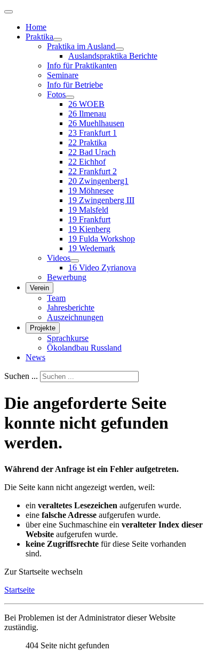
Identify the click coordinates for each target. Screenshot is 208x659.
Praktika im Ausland (81, 46)
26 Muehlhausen (96, 123)
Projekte (42, 328)
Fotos (56, 94)
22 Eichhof (87, 161)
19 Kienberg (89, 229)
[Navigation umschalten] (8, 11)
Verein (39, 288)
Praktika (39, 36)
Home (36, 27)
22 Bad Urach (92, 152)
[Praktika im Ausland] (119, 49)
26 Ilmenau (87, 113)
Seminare (62, 75)
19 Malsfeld (88, 209)
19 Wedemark (91, 248)
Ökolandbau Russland (84, 347)
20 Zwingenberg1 (98, 180)
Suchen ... (21, 376)
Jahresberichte (70, 307)
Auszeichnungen (75, 317)
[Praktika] (57, 39)
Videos (58, 257)
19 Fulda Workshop (101, 238)
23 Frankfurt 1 (92, 132)
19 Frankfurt (89, 219)
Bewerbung (66, 277)
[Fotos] (70, 97)
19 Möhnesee (91, 190)
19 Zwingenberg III (101, 200)
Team (56, 298)
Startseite (19, 589)
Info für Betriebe (75, 84)
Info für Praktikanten (82, 65)
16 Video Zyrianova (102, 267)
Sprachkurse (68, 338)
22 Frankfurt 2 (92, 171)
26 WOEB (86, 103)
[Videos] (74, 260)
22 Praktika (87, 142)
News (35, 357)
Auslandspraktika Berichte (112, 55)
